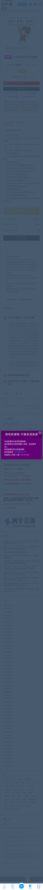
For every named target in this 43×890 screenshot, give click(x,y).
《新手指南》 (18, 452)
